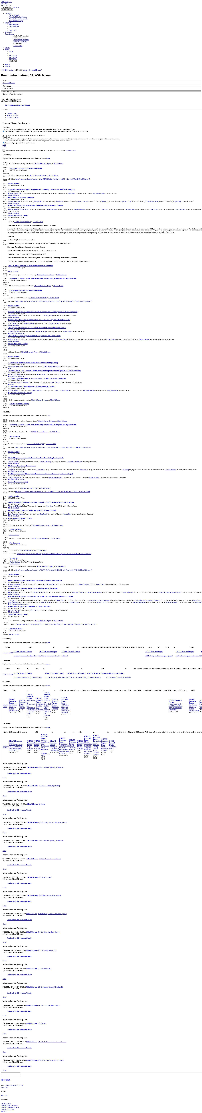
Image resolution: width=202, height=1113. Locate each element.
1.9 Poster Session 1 (45, 877)
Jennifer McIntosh (14, 201)
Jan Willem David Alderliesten (18, 382)
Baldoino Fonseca (165, 592)
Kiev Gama (49, 506)
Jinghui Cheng (41, 331)
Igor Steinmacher (49, 584)
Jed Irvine (154, 209)
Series (11, 51)
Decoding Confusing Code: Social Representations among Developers (33, 588)
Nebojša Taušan (13, 602)
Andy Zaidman (55, 382)
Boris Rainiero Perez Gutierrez (99, 600)
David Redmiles (170, 470)
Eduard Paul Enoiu (14, 374)
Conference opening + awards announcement (25, 168)
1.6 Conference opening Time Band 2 (51, 840)
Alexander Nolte (98, 193)
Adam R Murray (45, 462)
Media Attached (13, 195)
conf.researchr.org (11, 1085)
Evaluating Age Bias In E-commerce (21, 197)
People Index (17, 46)
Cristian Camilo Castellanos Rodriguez (147, 600)
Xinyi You (83, 470)
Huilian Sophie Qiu (14, 193)
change (48, 158)
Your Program (14, 26)
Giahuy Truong (82, 201)
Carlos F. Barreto (14, 610)
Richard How (126, 201)
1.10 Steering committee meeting (50, 895)
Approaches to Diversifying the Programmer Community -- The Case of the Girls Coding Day (41, 189)
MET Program (14, 24)
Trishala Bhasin (13, 462)
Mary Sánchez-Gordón (15, 366)
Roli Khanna (24, 209)
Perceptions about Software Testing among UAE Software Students (32, 510)
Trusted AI (14, 558)
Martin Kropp (62, 339)
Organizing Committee (21, 40)
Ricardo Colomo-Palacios (51, 366)
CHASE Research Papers (42, 163)
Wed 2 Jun (12, 30)
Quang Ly (105, 201)
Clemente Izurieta (171, 602)
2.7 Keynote (42, 1023)
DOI (9, 368)
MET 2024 (13, 55)
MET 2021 (5, 1080)
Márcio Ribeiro (128, 592)
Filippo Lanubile (112, 390)
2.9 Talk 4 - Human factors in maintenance (52, 1042)
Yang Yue (11, 470)
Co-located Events (35, 70)
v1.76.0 (20, 1085)
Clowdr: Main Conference (18, 17)
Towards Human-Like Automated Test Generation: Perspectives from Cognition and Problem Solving (44, 371)
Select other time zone (80, 131)
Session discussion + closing (18, 215)
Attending (8, 13)
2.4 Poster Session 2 (44, 969)
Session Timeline (12, 115)
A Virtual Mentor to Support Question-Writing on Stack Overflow (31, 387)
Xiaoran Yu (40, 470)
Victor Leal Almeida (15, 506)
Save (4, 145)
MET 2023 (13, 57)
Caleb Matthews (51, 209)
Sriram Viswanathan (152, 201)
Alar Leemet (12, 323)
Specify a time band (28, 143)
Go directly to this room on (15, 105)
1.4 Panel (42, 804)
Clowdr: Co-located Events (18, 19)
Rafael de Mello (13, 592)
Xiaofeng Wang (47, 315)
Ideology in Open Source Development (22, 466)
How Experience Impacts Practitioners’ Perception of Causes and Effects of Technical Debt (40, 596)
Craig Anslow (111, 339)
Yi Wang (126, 470)
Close (4, 147)
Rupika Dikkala (13, 209)
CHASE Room (58, 163)
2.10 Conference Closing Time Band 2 (51, 1060)
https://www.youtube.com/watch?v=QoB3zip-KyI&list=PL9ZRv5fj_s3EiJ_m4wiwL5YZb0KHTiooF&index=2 (54, 554)
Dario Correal (196, 600)
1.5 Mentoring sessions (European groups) (53, 822)
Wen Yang (71, 193)
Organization (9, 34)
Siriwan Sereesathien (55, 478)
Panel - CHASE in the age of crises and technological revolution (30, 266)
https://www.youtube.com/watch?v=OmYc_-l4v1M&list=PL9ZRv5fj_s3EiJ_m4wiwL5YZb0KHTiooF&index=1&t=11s (56, 624)
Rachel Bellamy (15, 562)
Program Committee (20, 41)
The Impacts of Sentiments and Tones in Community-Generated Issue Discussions (37, 328)
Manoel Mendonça (139, 602)
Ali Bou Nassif (42, 514)
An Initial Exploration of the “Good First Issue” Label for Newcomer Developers (37, 379)
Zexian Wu (60, 201)
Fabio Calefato (36, 390)
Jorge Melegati (13, 315)
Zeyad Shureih (180, 209)
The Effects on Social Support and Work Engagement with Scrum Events (34, 336)
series (11, 70)
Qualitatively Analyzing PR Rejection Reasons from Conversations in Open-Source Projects (40, 474)
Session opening (13, 183)
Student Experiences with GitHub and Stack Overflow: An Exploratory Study (36, 458)
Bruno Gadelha (84, 584)
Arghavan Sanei (13, 331)
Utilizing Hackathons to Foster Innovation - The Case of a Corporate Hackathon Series (39, 320)
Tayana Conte (100, 584)
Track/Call (8, 32)
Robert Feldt (41, 374)
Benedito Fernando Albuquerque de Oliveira (87, 592)
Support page (4, 1087)
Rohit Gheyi (176, 592)
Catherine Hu (129, 209)
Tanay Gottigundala (14, 478)
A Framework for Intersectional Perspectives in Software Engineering (33, 363)
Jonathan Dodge (79, 209)
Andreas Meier (144, 339)
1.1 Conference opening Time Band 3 (51, 767)
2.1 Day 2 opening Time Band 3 (49, 932)
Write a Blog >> (6, 2)
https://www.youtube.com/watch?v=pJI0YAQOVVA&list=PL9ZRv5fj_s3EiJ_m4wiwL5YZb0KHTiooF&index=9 (53, 570)
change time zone (71, 150)
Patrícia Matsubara (14, 584)
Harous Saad (67, 514)
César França (34, 610)
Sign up (7, 66)
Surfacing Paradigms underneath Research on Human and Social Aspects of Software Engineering (43, 312)
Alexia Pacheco (73, 602)
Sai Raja (105, 209)
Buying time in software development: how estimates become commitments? (35, 580)
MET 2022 (13, 59)
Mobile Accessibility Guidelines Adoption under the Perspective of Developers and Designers (41, 502)
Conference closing (15, 529)
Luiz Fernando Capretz (16, 514)
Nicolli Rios (60, 600)
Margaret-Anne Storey (74, 462)
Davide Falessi (101, 602)
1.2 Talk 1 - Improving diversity (49, 786)
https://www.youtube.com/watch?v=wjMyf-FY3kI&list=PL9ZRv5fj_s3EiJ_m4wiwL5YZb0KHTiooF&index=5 (52, 179)
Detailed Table (11, 113)
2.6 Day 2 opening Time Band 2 (49, 1005)
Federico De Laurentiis (62, 390)
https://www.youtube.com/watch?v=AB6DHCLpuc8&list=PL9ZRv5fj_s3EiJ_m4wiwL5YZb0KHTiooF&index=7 (53, 301)
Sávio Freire (12, 600)
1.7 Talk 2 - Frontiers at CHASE (50, 859)
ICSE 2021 (15, 7)
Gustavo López (46, 602)
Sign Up (3, 1111)
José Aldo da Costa (38, 592)
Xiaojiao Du (38, 201)
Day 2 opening (14, 436)
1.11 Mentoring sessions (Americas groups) (52, 914)
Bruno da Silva (94, 478)
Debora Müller (13, 339)
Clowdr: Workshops (16, 21)
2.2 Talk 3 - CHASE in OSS (47, 950)
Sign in (7, 64)
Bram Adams (67, 331)
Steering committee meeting (19, 404)
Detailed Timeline (13, 117)
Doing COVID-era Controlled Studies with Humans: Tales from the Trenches (35, 205)
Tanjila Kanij (176, 201)
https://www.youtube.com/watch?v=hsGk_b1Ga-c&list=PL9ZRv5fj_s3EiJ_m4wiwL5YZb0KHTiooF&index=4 (52, 492)
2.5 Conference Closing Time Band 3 (50, 987)
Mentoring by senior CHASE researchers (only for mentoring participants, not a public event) (43, 278)
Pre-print (11, 333)
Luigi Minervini (88, 390)
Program (8, 23)
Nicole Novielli (13, 390)
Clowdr (27, 105)
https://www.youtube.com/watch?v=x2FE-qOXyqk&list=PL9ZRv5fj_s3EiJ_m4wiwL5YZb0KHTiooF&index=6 (52, 447)
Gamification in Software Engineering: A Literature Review (29, 606)
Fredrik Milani (29, 323)
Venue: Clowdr (14, 15)
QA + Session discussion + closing (20, 393)
